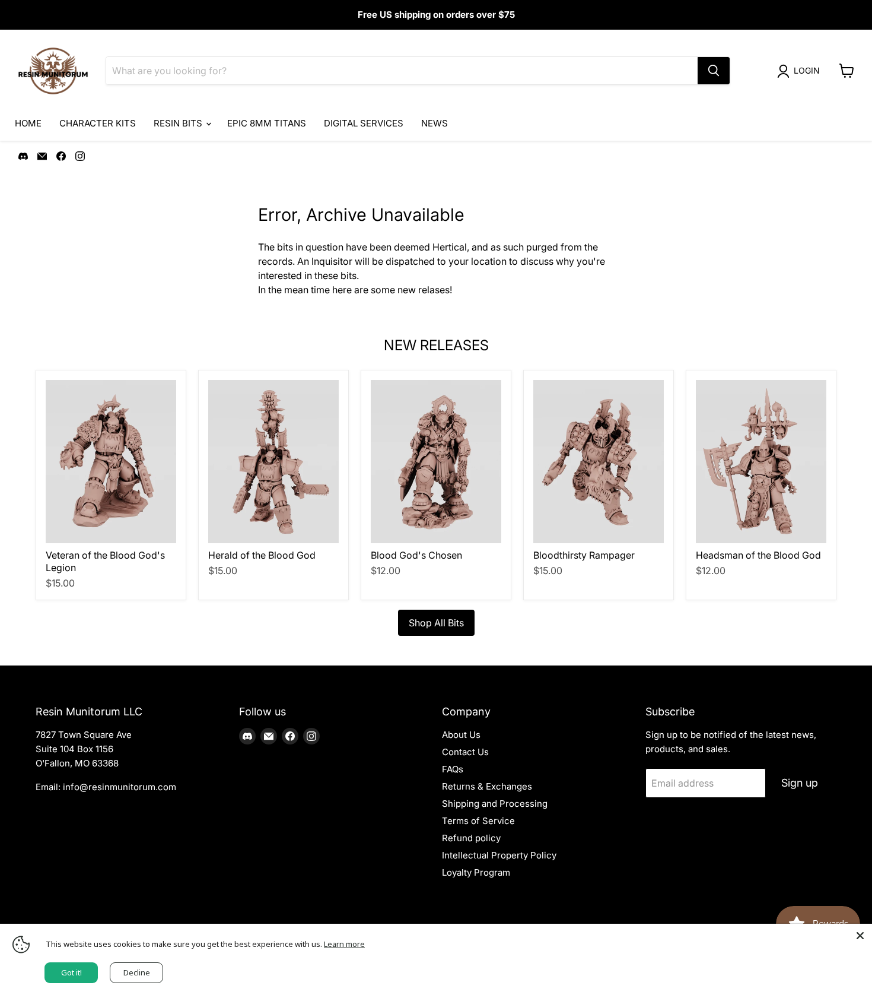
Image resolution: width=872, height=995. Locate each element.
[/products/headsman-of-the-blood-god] (761, 461)
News (434, 123)
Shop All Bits (436, 623)
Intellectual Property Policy (499, 855)
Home (28, 123)
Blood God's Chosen (416, 555)
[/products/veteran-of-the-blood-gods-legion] (111, 461)
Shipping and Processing (495, 803)
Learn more (344, 944)
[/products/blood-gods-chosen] (436, 461)
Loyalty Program (476, 872)
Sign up (799, 783)
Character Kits (97, 123)
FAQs (452, 769)
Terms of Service (478, 820)
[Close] (860, 936)
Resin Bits (179, 123)
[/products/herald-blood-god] (273, 461)
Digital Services (363, 123)
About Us (461, 734)
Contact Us (465, 752)
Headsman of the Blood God (758, 555)
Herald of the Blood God (262, 555)
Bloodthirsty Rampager (584, 555)
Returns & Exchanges (487, 786)
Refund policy (471, 838)
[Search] (714, 70)
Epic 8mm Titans (266, 123)
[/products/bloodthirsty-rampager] (598, 461)
